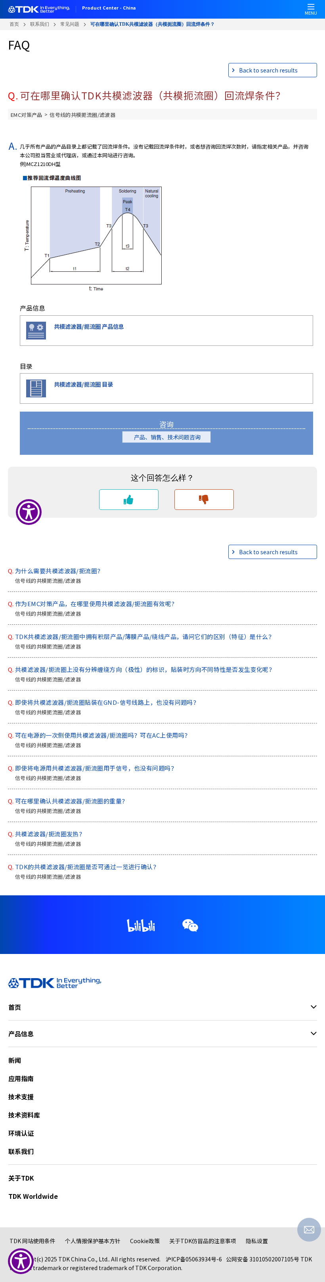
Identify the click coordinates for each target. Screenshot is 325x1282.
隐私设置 (257, 1241)
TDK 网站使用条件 (32, 1241)
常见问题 (69, 24)
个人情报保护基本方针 (92, 1241)
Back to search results (268, 70)
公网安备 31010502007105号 (262, 1259)
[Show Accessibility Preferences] (21, 1261)
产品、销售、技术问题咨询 (170, 437)
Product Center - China (109, 8)
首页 (14, 24)
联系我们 (39, 24)
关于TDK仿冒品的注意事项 (202, 1241)
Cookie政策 (145, 1241)
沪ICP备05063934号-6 (194, 1259)
